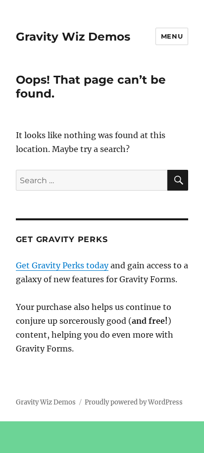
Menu (172, 36)
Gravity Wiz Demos (73, 37)
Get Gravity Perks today (62, 265)
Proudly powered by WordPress (134, 402)
